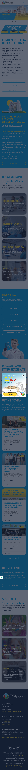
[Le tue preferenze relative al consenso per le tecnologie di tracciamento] (1, 577)
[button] (23, 375)
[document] (14, 385)
